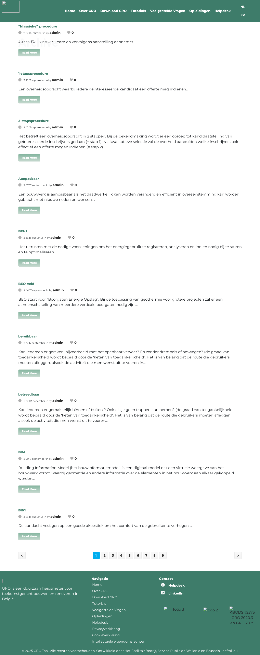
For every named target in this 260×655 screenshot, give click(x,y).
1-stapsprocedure (33, 74)
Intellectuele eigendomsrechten (118, 641)
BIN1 (22, 510)
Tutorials (138, 11)
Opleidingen (199, 11)
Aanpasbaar (28, 179)
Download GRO (113, 11)
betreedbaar (28, 394)
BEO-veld (26, 284)
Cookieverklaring (106, 635)
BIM (21, 452)
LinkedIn (175, 593)
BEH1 (22, 231)
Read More (29, 52)
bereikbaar (27, 336)
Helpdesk (222, 11)
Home (70, 11)
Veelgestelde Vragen (167, 11)
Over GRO (87, 11)
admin (57, 80)
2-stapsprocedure (33, 121)
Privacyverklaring (106, 629)
